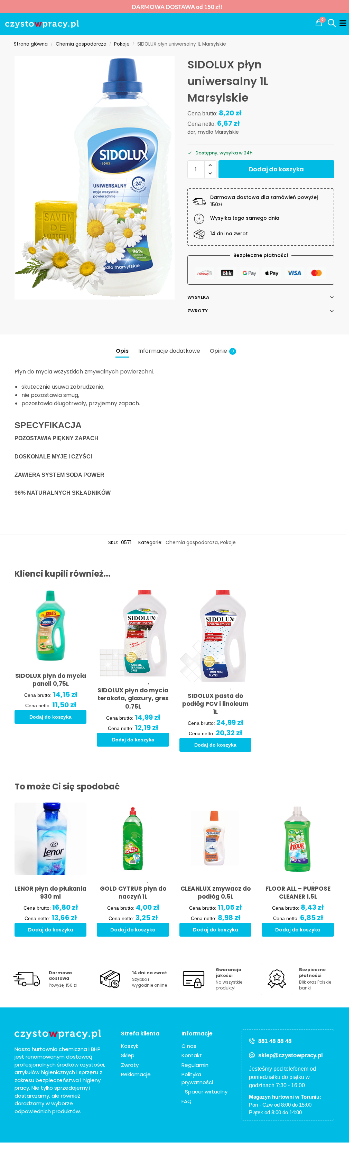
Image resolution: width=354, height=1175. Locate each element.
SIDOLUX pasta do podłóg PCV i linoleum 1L (215, 704)
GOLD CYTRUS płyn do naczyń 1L (133, 893)
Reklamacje (136, 1074)
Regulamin (194, 1065)
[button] (319, 23)
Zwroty (197, 310)
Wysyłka (198, 297)
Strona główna (31, 44)
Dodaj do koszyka (276, 169)
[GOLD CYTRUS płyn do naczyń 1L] (133, 839)
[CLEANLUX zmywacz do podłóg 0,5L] (215, 839)
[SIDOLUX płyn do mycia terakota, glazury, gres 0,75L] (133, 633)
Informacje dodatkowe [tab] (169, 351)
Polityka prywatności (197, 1078)
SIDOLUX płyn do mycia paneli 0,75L (50, 680)
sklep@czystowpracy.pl (290, 1055)
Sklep (127, 1055)
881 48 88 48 (274, 1041)
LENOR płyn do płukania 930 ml (50, 893)
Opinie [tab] (222, 351)
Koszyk (129, 1046)
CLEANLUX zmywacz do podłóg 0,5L (215, 893)
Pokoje (122, 44)
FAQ (186, 1101)
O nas (188, 1046)
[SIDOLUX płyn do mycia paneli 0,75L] (51, 626)
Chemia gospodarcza (81, 44)
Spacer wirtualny (206, 1091)
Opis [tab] (122, 351)
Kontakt (191, 1055)
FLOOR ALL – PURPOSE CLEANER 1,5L (298, 893)
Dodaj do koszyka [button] (50, 717)
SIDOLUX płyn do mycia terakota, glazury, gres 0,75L (133, 698)
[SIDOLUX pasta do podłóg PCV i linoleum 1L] (215, 636)
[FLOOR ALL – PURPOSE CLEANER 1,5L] (298, 839)
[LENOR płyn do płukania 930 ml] (51, 839)
